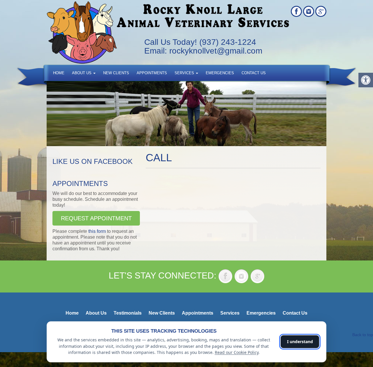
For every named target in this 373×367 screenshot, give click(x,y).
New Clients (116, 73)
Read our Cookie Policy (236, 352)
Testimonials (128, 313)
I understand (300, 341)
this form (97, 231)
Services (185, 73)
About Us (82, 73)
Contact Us (254, 73)
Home (58, 73)
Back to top (362, 334)
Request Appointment (96, 218)
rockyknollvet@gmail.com (215, 50)
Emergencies (220, 73)
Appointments (152, 73)
